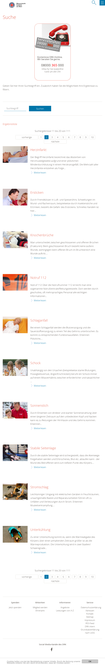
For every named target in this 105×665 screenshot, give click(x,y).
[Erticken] (15, 197)
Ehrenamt (40, 610)
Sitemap (90, 617)
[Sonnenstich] (15, 410)
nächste (55, 141)
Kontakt (89, 613)
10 (92, 137)
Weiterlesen (40, 172)
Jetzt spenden (15, 607)
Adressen (90, 610)
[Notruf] (15, 282)
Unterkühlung (40, 530)
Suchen (40, 108)
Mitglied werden (40, 607)
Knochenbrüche (41, 235)
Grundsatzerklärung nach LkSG (90, 631)
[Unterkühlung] (15, 534)
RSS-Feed (90, 623)
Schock (35, 363)
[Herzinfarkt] (15, 154)
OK (90, 661)
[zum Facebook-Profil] (51, 649)
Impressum (90, 620)
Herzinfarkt (38, 150)
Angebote (65, 607)
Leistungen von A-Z (65, 610)
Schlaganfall (39, 320)
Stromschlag (39, 487)
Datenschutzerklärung (90, 607)
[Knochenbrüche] (15, 239)
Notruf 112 (38, 278)
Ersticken (36, 193)
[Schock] (15, 367)
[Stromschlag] (15, 491)
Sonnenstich (39, 406)
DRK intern (90, 626)
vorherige (27, 137)
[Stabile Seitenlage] (15, 452)
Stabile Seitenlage (43, 448)
